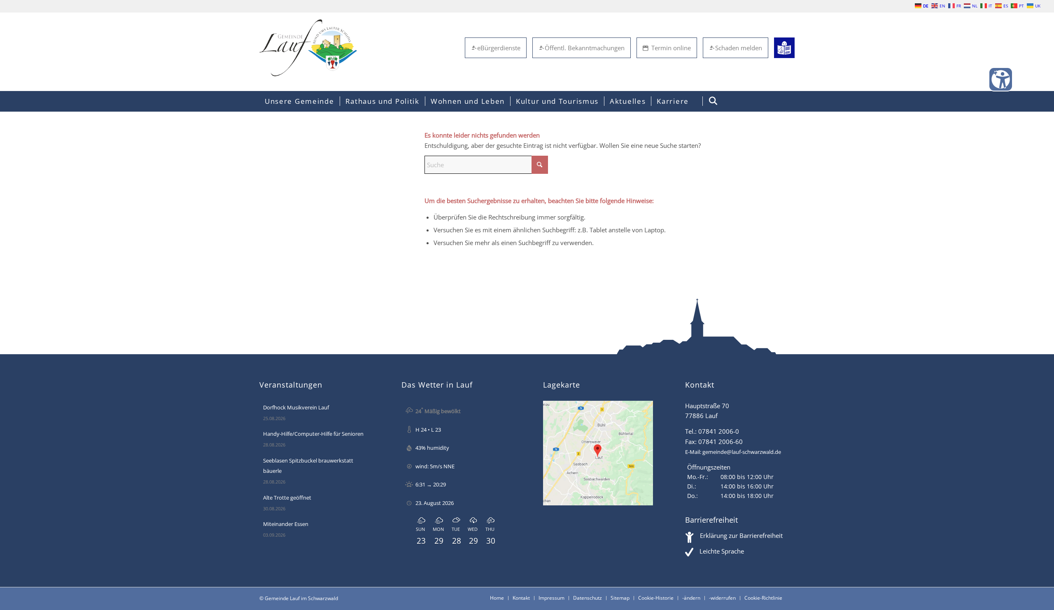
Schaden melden (738, 48)
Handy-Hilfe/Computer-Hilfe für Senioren (313, 433)
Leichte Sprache (722, 551)
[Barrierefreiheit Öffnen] (1001, 79)
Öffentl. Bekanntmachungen (585, 48)
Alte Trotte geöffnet (287, 497)
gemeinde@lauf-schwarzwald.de (741, 452)
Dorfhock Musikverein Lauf (296, 407)
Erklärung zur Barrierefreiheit (741, 535)
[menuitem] (299, 101)
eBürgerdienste (498, 48)
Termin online (671, 48)
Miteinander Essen (285, 524)
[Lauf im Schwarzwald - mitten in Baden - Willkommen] (308, 48)
